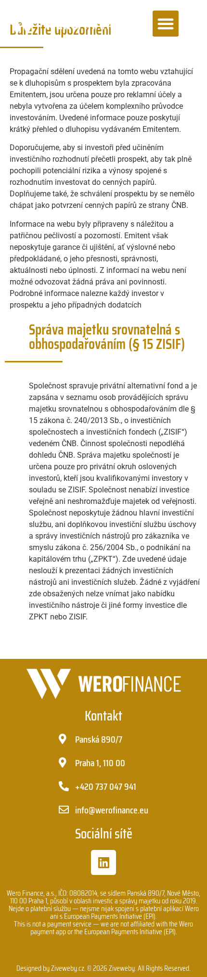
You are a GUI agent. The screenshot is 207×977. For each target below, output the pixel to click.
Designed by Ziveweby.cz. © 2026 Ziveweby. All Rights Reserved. (103, 968)
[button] (166, 24)
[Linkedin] (103, 862)
